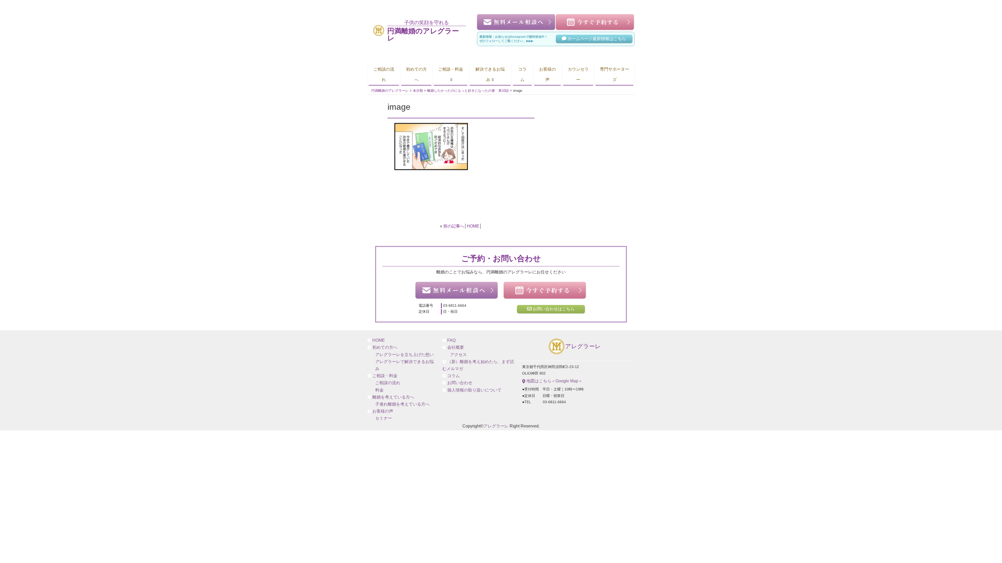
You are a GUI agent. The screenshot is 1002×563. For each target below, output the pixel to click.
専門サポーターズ (614, 74)
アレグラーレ (583, 346)
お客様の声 (547, 74)
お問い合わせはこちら (553, 309)
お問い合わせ (459, 383)
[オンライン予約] (545, 290)
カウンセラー (578, 74)
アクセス (458, 354)
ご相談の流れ (383, 74)
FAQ (451, 340)
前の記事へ (453, 226)
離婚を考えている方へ (393, 397)
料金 (379, 390)
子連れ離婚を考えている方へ (402, 404)
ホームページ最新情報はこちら (596, 38)
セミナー (383, 418)
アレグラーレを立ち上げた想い (404, 354)
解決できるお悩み (490, 74)
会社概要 (455, 347)
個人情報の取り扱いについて (474, 390)
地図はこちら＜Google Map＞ (553, 381)
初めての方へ (416, 74)
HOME (473, 226)
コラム (522, 74)
